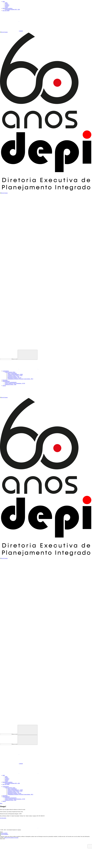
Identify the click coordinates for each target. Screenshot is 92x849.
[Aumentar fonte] (9, 21)
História (6, 3)
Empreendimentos (6, 381)
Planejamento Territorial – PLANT (14, 377)
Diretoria (7, 6)
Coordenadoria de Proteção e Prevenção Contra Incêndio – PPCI (20, 378)
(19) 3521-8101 (3, 818)
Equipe (6, 7)
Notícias (4, 385)
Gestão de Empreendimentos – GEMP (15, 374)
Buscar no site (14, 359)
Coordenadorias (6, 370)
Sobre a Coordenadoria (12, 373)
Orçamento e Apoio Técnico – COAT (15, 375)
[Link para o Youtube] (47, 368)
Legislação (7, 4)
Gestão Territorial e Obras (10, 372)
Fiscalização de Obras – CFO (13, 376)
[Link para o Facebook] (9, 368)
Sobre (6, 2)
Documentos (5, 380)
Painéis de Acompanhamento (10, 382)
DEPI (4, 1)
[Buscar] (9, 724)
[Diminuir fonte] (28, 21)
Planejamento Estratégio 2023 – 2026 (12, 9)
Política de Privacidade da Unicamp (11, 837)
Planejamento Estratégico (7, 8)
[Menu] (9, 396)
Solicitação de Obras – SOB (10, 384)
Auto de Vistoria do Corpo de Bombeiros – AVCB (15, 383)
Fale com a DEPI (6, 10)
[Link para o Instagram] (28, 368)
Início (1, 803)
